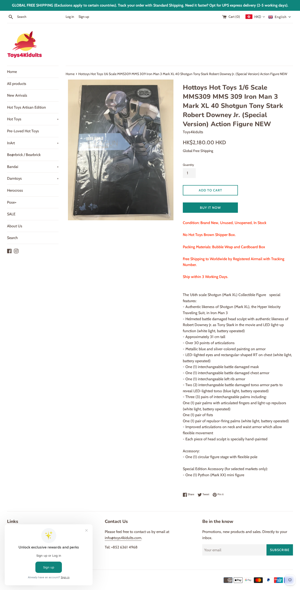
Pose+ (11, 202)
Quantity (188, 165)
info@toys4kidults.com (123, 538)
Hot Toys (33, 119)
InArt (33, 143)
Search (12, 238)
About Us (14, 226)
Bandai (33, 166)
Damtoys (33, 178)
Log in (70, 17)
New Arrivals (17, 95)
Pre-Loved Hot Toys (23, 131)
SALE (11, 214)
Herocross (15, 190)
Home (12, 71)
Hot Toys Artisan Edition (26, 107)
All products (16, 83)
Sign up (84, 17)
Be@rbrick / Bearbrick (24, 154)
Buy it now (210, 208)
